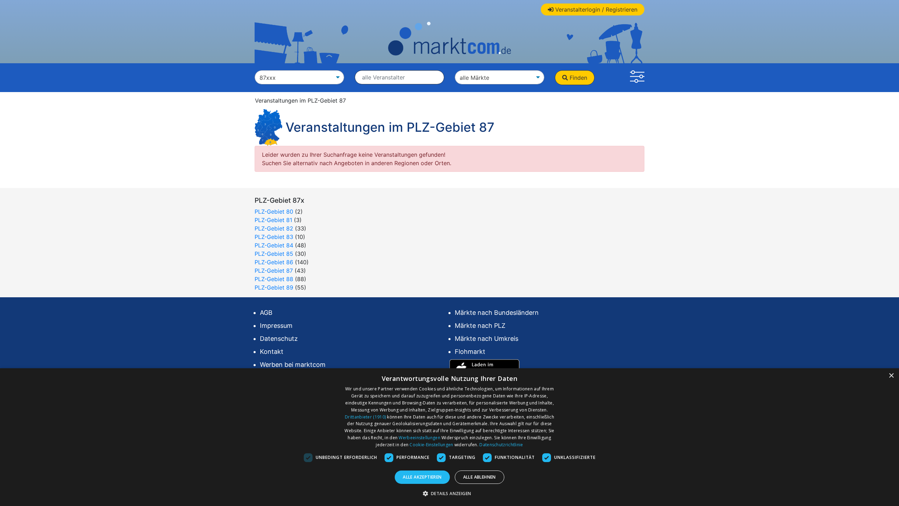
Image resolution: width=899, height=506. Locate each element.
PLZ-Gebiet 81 (273, 219)
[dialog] (449, 437)
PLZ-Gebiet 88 (274, 279)
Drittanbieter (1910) (365, 417)
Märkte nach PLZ (480, 325)
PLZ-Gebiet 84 (274, 245)
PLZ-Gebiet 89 (274, 287)
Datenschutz (279, 338)
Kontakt (271, 351)
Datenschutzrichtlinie (501, 445)
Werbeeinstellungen (419, 438)
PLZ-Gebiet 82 (274, 228)
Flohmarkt (470, 351)
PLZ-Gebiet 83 (274, 236)
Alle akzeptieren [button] (422, 477)
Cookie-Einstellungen (431, 445)
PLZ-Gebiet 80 (274, 211)
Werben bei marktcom (293, 364)
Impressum (276, 325)
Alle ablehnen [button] (479, 477)
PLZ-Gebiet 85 (274, 253)
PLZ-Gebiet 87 (274, 270)
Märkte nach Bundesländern (497, 312)
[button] (637, 77)
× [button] (891, 375)
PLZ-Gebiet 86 (274, 262)
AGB (266, 312)
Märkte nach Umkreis (486, 338)
